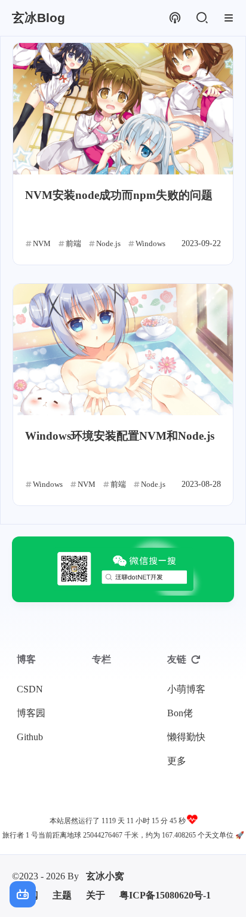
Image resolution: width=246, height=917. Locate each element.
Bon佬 (180, 713)
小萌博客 (186, 689)
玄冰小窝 (105, 876)
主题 (62, 895)
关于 (95, 895)
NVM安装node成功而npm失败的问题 (119, 195)
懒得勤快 (186, 737)
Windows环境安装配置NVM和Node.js (119, 436)
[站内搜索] (201, 18)
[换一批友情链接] (196, 659)
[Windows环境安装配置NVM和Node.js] (123, 349)
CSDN (30, 689)
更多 (176, 761)
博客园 (31, 713)
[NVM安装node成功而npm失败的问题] (123, 108)
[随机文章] (174, 18)
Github (30, 737)
